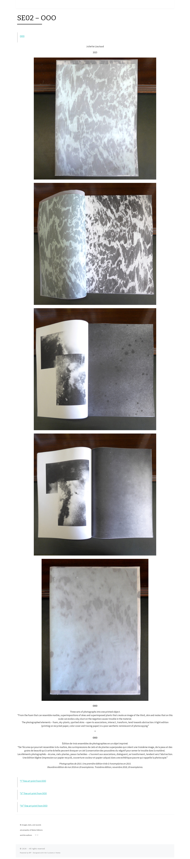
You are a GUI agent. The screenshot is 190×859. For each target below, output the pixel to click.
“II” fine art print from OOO (33, 793)
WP (30, 853)
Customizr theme (53, 853)
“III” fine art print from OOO (33, 805)
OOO (22, 36)
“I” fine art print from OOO (33, 780)
